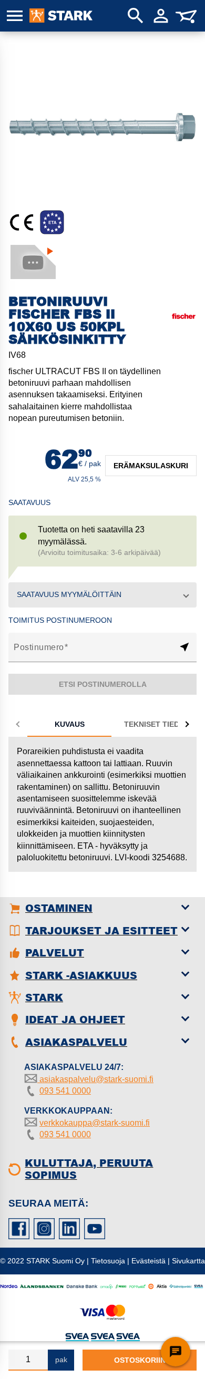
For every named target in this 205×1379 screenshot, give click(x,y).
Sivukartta (188, 1261)
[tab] (69, 724)
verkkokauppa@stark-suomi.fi (94, 1122)
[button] (102, 595)
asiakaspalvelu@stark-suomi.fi (95, 1079)
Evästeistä (148, 1261)
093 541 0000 (65, 1090)
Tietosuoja (108, 1261)
